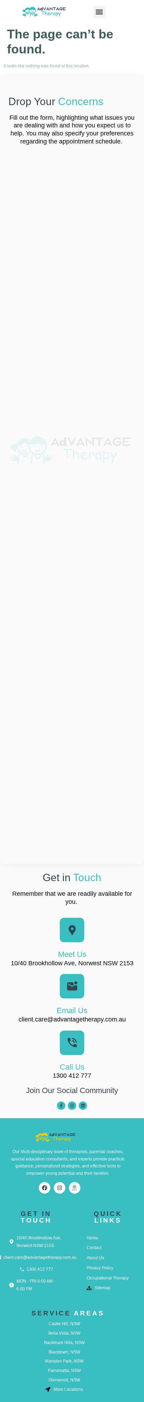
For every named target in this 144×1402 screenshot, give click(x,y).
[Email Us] (72, 986)
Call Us (72, 1067)
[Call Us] (72, 1043)
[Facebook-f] (61, 1105)
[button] (99, 12)
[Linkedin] (83, 1105)
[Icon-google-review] (74, 1188)
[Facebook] (44, 1188)
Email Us (72, 1010)
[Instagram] (72, 1105)
